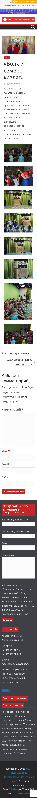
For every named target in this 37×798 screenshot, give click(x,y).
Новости (7, 57)
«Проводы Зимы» (17, 353)
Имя (6, 451)
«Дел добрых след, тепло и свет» (19, 362)
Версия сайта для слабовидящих (20, 19)
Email (6, 464)
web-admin (14, 83)
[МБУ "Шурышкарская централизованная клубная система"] (18, 10)
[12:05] (5, 84)
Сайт (5, 477)
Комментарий (12, 409)
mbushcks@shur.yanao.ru (15, 663)
